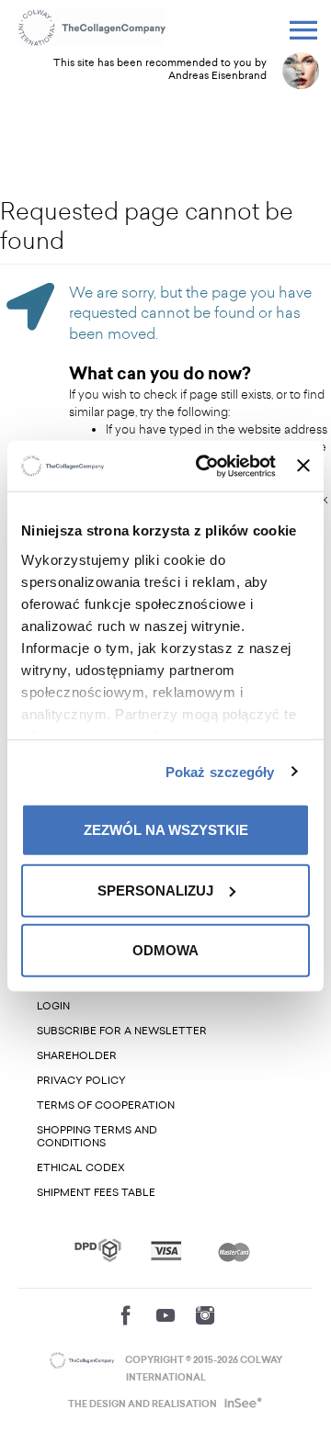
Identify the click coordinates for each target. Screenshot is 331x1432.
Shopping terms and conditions (97, 1136)
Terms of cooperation (106, 1105)
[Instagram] (205, 1315)
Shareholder (77, 1056)
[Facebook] (126, 1315)
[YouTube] (165, 1315)
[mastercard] (234, 1250)
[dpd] (97, 1250)
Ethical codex (81, 1168)
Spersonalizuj (155, 889)
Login (53, 1006)
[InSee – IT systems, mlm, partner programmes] (241, 1404)
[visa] (166, 1251)
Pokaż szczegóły (220, 771)
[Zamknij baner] (303, 465)
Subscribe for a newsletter (122, 1031)
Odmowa (165, 950)
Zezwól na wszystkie (166, 830)
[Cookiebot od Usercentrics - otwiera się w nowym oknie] (204, 466)
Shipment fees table (96, 1193)
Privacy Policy (81, 1081)
